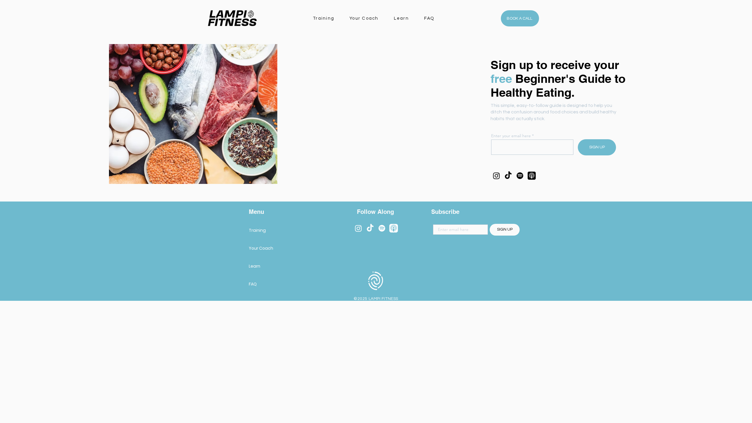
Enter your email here (511, 136)
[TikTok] (508, 175)
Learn (254, 266)
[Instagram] (496, 175)
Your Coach (261, 248)
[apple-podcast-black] (531, 175)
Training (257, 230)
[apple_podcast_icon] (393, 228)
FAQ (253, 284)
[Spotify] (520, 175)
